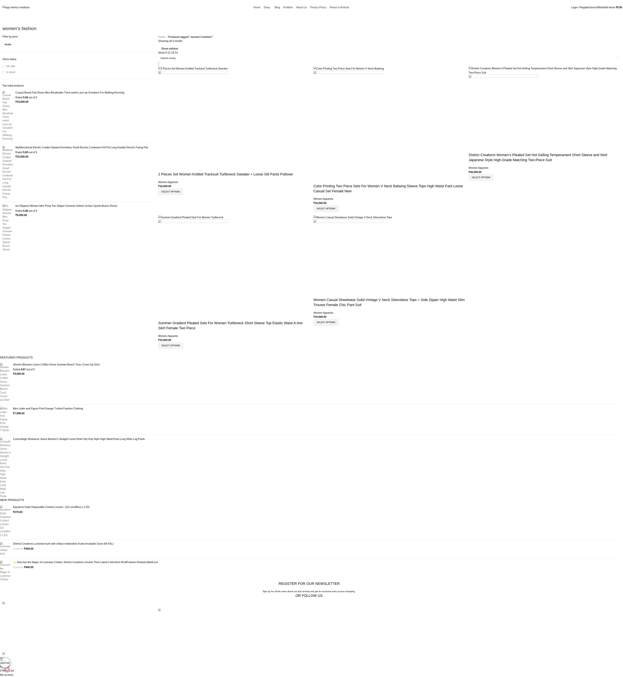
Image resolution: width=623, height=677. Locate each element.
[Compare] (162, 168)
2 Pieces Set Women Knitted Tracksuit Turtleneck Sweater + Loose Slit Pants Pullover (225, 174)
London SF (320, 616)
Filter (8, 44)
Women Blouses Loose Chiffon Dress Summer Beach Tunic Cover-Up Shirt (56, 364)
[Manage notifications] (7, 669)
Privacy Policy (426, 610)
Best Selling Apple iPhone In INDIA (178, 641)
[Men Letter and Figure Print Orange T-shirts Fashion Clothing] (5, 419)
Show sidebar (169, 48)
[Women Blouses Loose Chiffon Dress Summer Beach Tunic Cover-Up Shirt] (5, 382)
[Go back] (6, 21)
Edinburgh (320, 622)
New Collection (530, 616)
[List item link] (77, 615)
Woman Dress (530, 622)
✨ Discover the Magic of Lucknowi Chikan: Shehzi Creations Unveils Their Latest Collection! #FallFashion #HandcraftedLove (85, 562)
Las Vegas (320, 640)
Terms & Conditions (429, 622)
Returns (422, 616)
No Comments (259, 618)
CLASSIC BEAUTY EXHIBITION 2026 (180, 627)
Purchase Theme (531, 640)
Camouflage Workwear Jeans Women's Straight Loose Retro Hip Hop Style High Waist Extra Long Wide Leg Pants (79, 439)
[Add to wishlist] (180, 168)
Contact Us (424, 628)
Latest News (425, 634)
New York (319, 610)
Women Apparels (168, 182)
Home (162, 37)
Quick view (171, 168)
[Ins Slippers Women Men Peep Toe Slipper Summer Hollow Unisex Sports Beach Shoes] (7, 227)
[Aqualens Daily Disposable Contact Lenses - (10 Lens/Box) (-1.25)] (5, 521)
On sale (10, 66)
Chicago (319, 634)
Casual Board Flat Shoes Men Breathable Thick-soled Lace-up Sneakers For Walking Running (69, 92)
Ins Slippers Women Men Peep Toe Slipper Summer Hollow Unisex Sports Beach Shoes (66, 205)
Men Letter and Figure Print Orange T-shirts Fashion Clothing (48, 408)
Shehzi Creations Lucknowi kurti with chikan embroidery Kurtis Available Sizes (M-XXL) (63, 543)
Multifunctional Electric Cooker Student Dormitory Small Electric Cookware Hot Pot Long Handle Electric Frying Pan (81, 147)
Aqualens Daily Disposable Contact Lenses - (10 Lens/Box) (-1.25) (51, 507)
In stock (10, 72)
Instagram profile (531, 610)
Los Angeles (321, 628)
